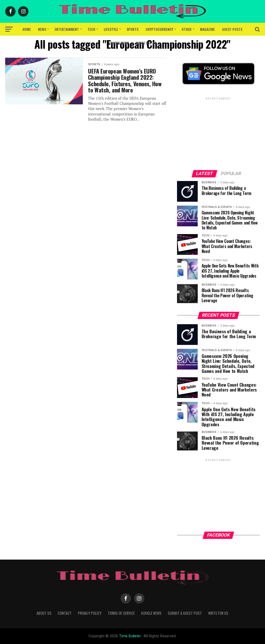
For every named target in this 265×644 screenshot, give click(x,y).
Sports (132, 29)
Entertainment (67, 29)
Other (187, 29)
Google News (118, 43)
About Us (43, 613)
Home (27, 29)
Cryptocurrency (159, 29)
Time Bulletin (130, 636)
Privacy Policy (89, 613)
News (42, 29)
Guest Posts (232, 29)
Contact (65, 613)
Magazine (207, 29)
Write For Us (146, 43)
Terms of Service (121, 613)
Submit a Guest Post (185, 613)
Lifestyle (111, 29)
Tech (91, 29)
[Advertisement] (218, 133)
